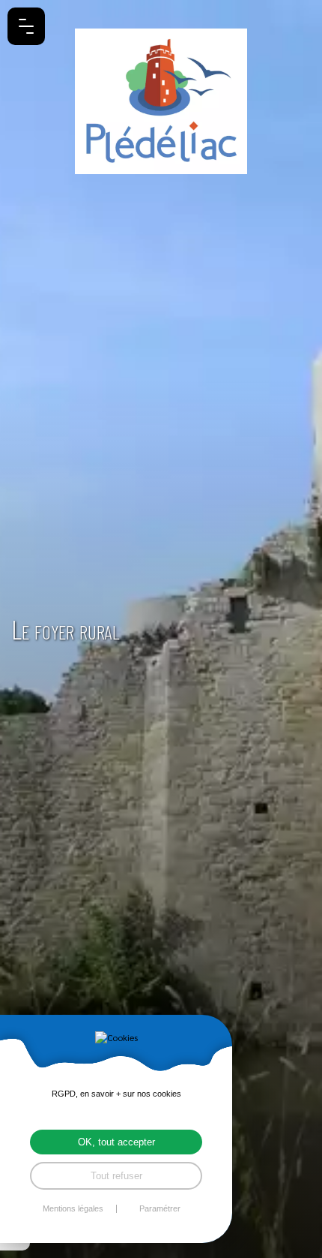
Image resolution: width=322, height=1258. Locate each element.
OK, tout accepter (116, 1142)
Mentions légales (73, 1209)
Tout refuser (116, 1175)
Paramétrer (159, 1209)
